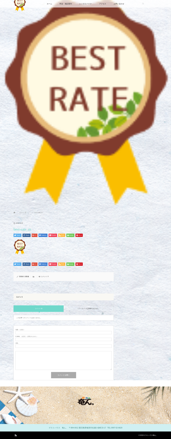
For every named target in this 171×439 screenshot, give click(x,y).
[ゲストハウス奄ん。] (85, 403)
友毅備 (26, 276)
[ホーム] (14, 209)
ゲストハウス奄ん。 (150, 435)
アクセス (102, 4)
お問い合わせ (119, 4)
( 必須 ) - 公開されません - (27, 336)
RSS (15, 435)
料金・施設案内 (66, 4)
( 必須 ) (20, 329)
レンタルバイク (85, 4)
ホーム (49, 4)
